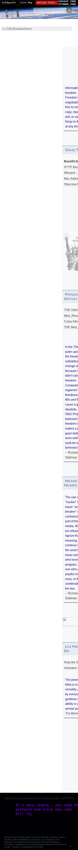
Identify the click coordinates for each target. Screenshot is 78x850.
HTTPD (67, 798)
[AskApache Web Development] (14, 12)
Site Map (26, 2)
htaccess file (51, 798)
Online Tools (46, 2)
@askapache (31, 798)
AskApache (9, 2)
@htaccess (12, 798)
